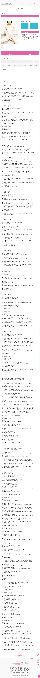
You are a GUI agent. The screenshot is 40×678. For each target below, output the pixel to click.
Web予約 (10, 54)
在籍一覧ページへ (20, 655)
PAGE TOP (31, 658)
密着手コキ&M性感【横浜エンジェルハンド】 (19, 675)
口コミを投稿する (29, 54)
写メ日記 (10, 52)
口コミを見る (29, 52)
